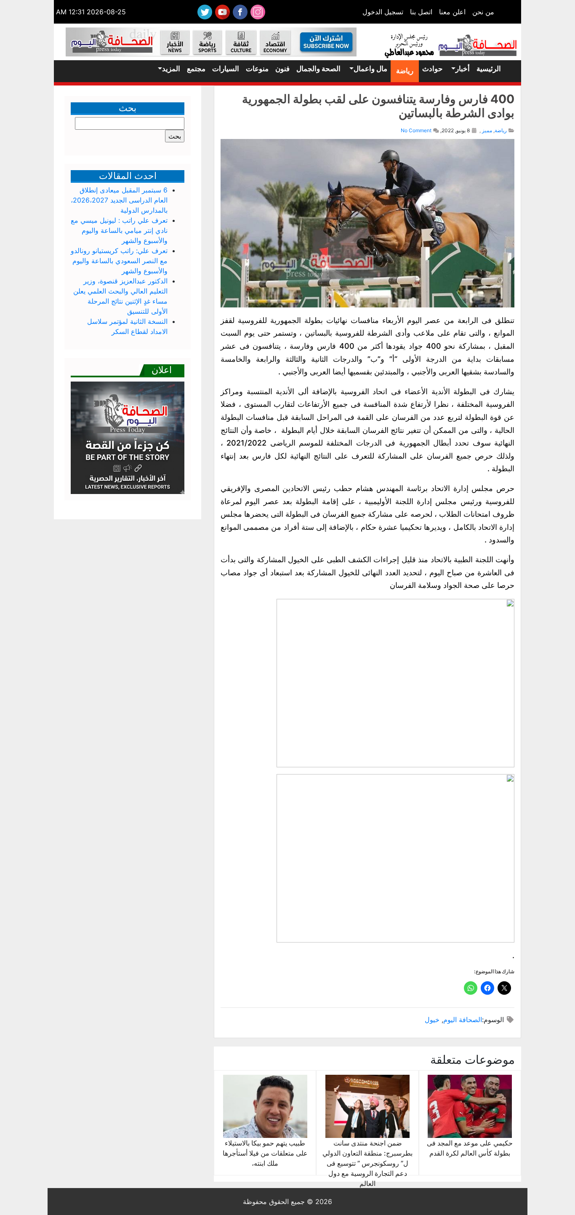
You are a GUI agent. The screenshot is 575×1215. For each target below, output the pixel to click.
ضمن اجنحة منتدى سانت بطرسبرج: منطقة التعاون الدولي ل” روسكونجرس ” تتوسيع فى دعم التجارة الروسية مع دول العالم (367, 1163)
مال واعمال (370, 68)
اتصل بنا (421, 12)
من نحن (483, 12)
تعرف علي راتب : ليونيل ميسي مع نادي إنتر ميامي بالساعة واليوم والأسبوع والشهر (119, 230)
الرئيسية (489, 68)
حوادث (432, 68)
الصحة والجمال (318, 68)
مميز (487, 130)
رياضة (404, 71)
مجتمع (196, 68)
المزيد (171, 68)
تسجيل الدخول (382, 12)
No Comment (416, 130)
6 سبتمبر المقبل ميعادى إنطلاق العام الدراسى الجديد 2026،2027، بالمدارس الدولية (119, 200)
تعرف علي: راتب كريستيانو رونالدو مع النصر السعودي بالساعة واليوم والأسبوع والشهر (119, 260)
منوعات (257, 68)
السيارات (225, 68)
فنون (282, 68)
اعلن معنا (452, 12)
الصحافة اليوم (462, 1019)
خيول (432, 1019)
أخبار (462, 68)
